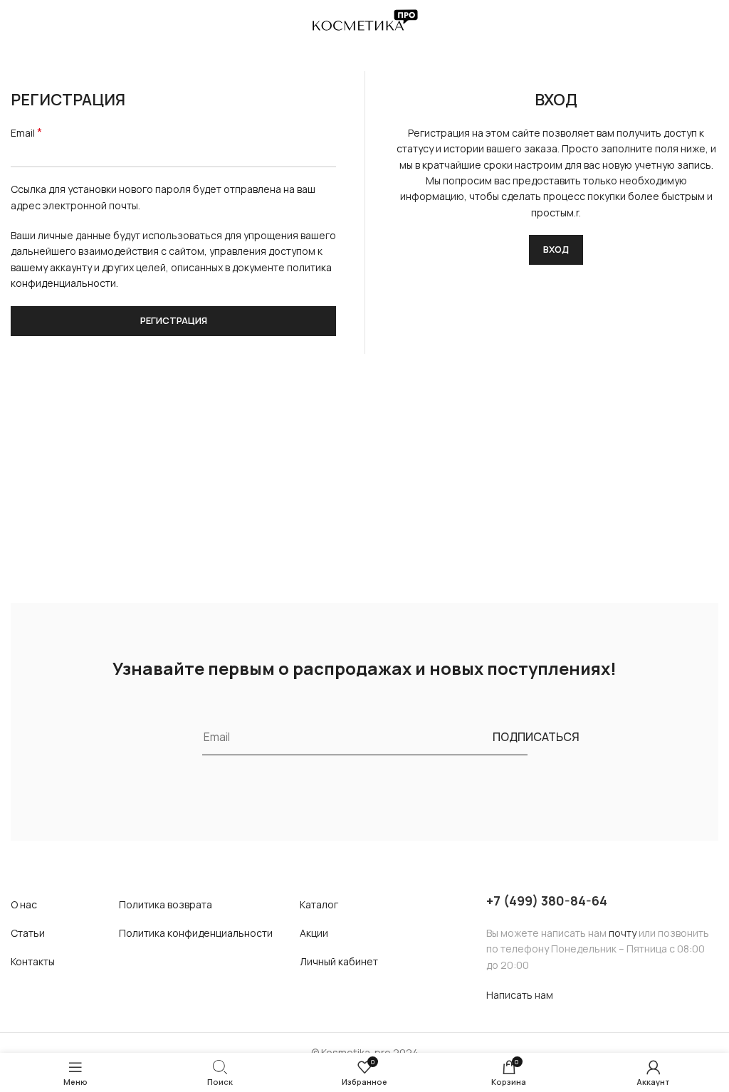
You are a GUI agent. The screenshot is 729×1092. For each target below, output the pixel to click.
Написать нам (519, 995)
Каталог (319, 904)
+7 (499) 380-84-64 (546, 900)
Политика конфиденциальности (196, 933)
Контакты (33, 961)
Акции (314, 933)
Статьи (28, 933)
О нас (24, 904)
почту (622, 933)
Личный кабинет (339, 961)
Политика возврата (165, 904)
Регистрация (173, 320)
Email (26, 132)
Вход (556, 249)
